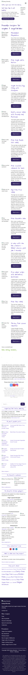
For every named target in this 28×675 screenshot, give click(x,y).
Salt (11, 579)
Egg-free (9, 574)
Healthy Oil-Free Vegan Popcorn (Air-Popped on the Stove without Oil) (18, 465)
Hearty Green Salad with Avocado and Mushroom (18, 114)
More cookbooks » (6, 487)
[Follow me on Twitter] (17, 549)
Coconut (13, 571)
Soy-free (20, 579)
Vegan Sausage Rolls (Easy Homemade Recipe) (17, 456)
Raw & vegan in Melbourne (8, 638)
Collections (4, 625)
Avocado (7, 569)
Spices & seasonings (7, 622)
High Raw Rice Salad (16, 191)
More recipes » (5, 471)
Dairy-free (20, 571)
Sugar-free (5, 582)
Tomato (10, 582)
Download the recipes (8, 18)
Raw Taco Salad (17, 301)
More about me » (15, 417)
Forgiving (15, 574)
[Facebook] (11, 385)
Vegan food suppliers (7, 631)
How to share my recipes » (8, 562)
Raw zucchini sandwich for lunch (17, 167)
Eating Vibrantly (13, 650)
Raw (8, 579)
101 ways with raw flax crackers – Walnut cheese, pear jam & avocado (18, 247)
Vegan (19, 582)
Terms (11, 651)
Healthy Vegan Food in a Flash (9, 644)
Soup (3, 616)
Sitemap (17, 651)
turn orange (12, 395)
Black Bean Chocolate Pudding (17, 432)
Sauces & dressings (6, 620)
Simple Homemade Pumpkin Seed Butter (17, 449)
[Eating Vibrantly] (6, 2)
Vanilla (14, 582)
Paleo (4, 579)
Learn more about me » (19, 379)
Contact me (4, 610)
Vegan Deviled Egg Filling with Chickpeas (18, 88)
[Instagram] (17, 385)
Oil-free (20, 577)
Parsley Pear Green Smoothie (18, 324)
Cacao (14, 569)
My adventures (5, 633)
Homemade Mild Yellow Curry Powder (17, 426)
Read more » (16, 53)
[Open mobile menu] (25, 3)
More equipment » (6, 542)
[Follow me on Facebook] (14, 549)
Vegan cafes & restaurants (8, 640)
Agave (3, 569)
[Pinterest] (14, 385)
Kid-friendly (8, 577)
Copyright (4, 650)
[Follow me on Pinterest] (11, 549)
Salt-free (14, 579)
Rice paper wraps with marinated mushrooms (17, 274)
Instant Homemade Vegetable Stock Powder (17, 441)
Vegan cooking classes (7, 642)
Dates (3, 574)
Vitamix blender (10, 499)
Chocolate (19, 569)
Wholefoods (5, 584)
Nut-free (14, 577)
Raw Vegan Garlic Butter (17, 61)
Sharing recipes (5, 635)
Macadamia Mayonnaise (15, 34)
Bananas (11, 569)
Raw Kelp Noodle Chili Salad (17, 141)
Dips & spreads (5, 618)
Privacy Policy (22, 650)
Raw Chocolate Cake (18, 218)
